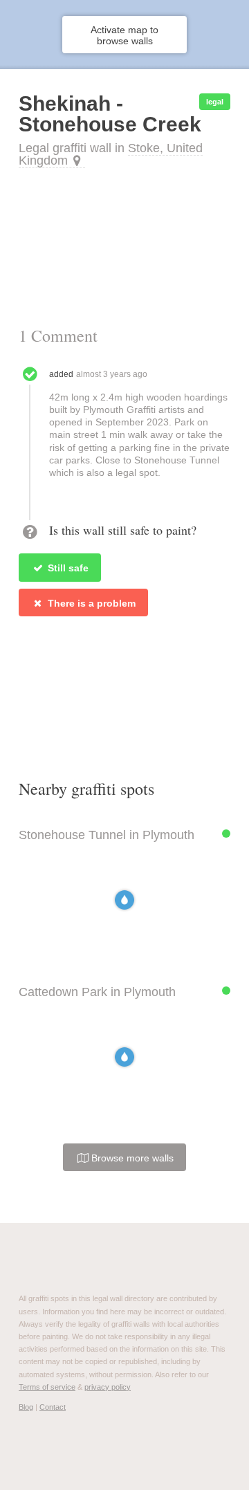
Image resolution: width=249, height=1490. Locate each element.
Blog (26, 1407)
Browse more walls (131, 1158)
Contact (52, 1407)
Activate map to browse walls (124, 35)
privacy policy (107, 1387)
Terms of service (47, 1387)
